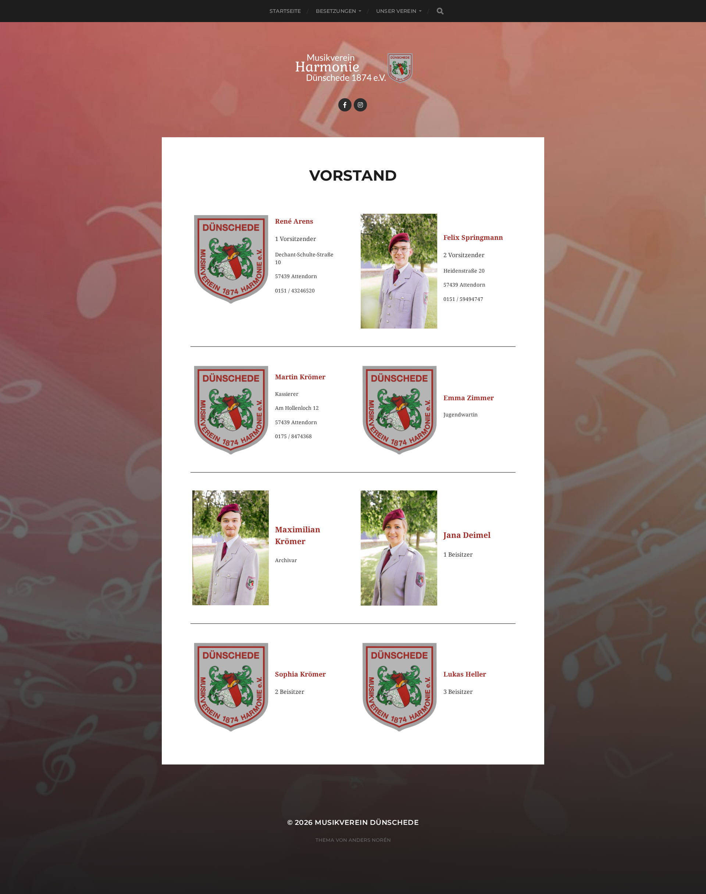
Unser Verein (396, 11)
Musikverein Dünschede (367, 822)
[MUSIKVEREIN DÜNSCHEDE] (353, 68)
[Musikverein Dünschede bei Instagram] (360, 104)
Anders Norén (370, 840)
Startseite (285, 11)
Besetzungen (336, 11)
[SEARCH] (440, 11)
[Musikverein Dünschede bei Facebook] (345, 104)
